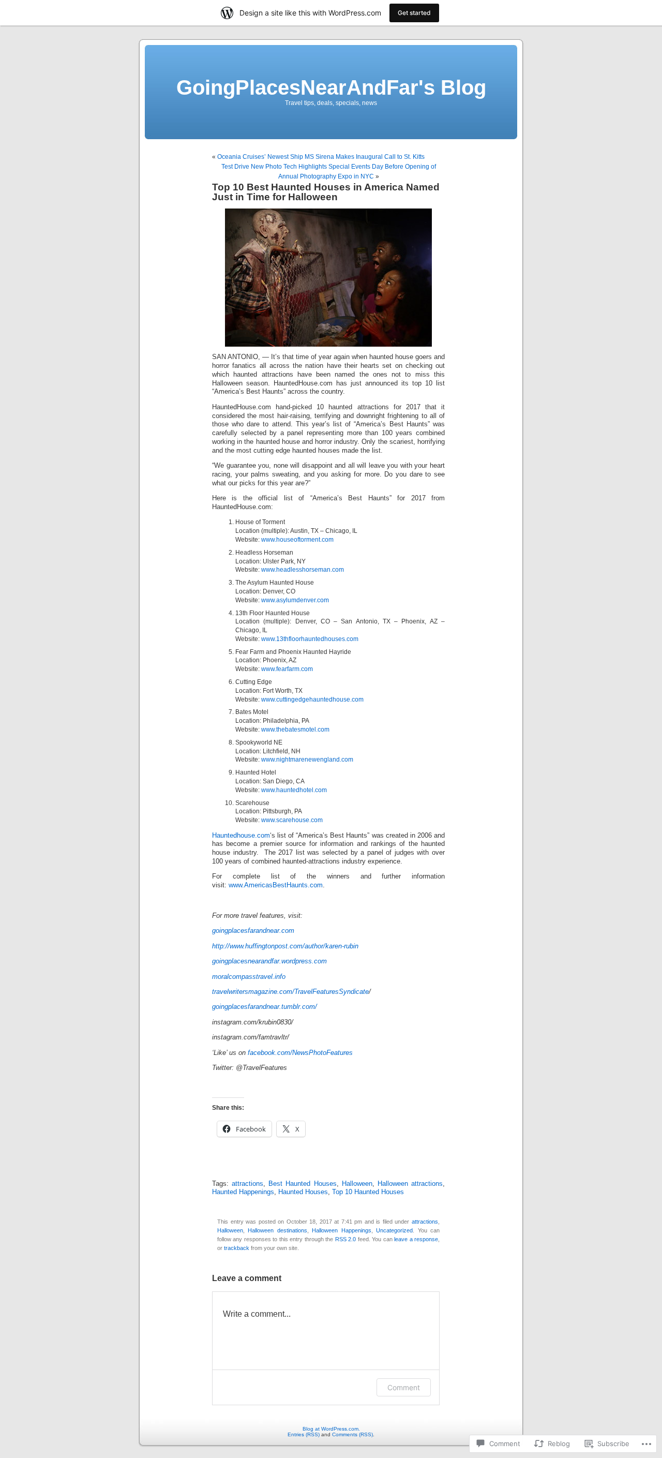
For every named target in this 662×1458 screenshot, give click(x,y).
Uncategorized (394, 1230)
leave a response (416, 1239)
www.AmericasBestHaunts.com (276, 885)
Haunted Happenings (243, 1192)
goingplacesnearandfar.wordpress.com (269, 961)
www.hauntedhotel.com (294, 790)
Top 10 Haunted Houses (368, 1192)
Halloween (357, 1183)
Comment (403, 1387)
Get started (414, 13)
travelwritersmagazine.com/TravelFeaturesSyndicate (290, 991)
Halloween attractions (410, 1183)
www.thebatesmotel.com (295, 729)
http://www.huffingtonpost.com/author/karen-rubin (285, 946)
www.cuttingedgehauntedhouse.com (312, 699)
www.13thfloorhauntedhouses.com (309, 639)
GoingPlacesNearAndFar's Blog (331, 87)
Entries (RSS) (304, 1434)
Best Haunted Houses (302, 1183)
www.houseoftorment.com (297, 539)
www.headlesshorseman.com (302, 569)
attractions (247, 1183)
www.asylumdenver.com (295, 600)
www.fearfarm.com (287, 669)
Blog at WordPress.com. (331, 1429)
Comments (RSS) (352, 1434)
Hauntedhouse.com (241, 835)
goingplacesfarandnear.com (253, 930)
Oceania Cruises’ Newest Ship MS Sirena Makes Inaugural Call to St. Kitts (321, 156)
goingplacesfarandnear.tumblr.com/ (264, 1006)
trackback (236, 1248)
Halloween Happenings (341, 1230)
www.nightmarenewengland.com (307, 759)
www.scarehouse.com (292, 820)
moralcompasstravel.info (248, 976)
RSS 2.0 (345, 1239)
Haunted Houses (303, 1192)
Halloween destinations (277, 1230)
